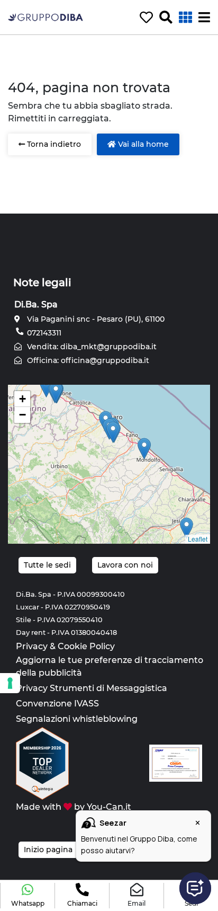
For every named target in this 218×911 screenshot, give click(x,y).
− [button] (22, 414)
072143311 (43, 333)
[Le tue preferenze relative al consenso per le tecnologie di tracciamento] (10, 683)
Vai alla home (142, 144)
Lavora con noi (125, 565)
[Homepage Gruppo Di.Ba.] (45, 16)
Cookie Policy (86, 646)
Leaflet (197, 538)
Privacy (32, 646)
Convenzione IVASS (57, 703)
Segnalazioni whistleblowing (77, 719)
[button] (27, 895)
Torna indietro (53, 144)
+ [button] (22, 398)
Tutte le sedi (47, 565)
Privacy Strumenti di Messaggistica (91, 688)
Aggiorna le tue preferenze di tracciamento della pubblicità (109, 666)
